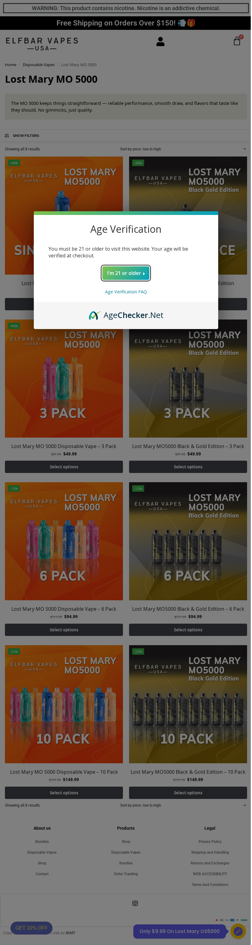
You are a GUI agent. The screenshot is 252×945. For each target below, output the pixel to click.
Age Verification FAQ (126, 292)
